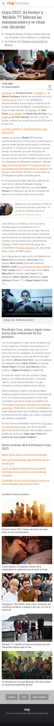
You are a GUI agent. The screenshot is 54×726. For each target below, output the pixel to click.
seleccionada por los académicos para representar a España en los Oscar (27, 168)
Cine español (39, 697)
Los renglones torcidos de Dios (34, 266)
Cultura (11, 697)
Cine (24, 697)
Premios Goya (9, 100)
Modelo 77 (40, 93)
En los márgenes (26, 247)
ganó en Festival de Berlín (15, 165)
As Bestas (7, 93)
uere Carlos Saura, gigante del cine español (25, 454)
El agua (35, 244)
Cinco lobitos (15, 113)
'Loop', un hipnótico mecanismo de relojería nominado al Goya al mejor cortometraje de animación (24, 472)
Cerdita (6, 244)
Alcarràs (33, 110)
